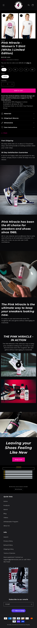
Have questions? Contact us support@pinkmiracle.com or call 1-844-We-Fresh (17, 559)
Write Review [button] (18, 468)
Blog (5, 513)
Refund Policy (8, 545)
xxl (32, 69)
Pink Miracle (15, 624)
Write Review (18, 489)
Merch (6, 509)
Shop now (18, 459)
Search (6, 537)
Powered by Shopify (24, 624)
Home (6, 501)
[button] (4, 5)
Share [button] (5, 133)
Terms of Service (9, 553)
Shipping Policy (9, 549)
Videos (6, 517)
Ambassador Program (11, 522)
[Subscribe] (31, 604)
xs (4, 69)
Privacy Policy (8, 541)
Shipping (3, 59)
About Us (7, 526)
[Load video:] (18, 365)
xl (26, 69)
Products (7, 505)
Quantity (3, 80)
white (5, 76)
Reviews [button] (5, 482)
